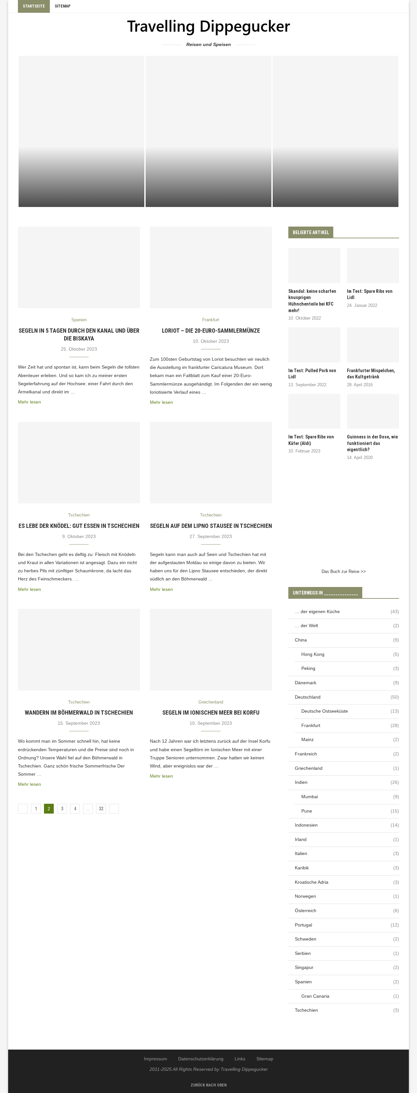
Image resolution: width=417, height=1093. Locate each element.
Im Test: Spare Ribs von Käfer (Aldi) (311, 440)
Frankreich (347, 753)
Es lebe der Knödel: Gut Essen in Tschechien (79, 525)
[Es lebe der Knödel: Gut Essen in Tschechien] (79, 462)
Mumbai (350, 796)
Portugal (347, 924)
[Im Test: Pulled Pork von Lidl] (314, 344)
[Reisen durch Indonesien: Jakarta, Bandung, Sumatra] (81, 131)
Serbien (347, 953)
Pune (350, 811)
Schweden (347, 939)
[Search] (396, 6)
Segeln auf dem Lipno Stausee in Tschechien (211, 525)
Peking (350, 668)
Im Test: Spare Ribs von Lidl (370, 294)
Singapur (347, 967)
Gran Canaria (350, 996)
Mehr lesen (29, 401)
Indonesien (347, 825)
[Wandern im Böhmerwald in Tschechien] (79, 649)
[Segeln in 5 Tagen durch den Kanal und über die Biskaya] (79, 267)
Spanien (347, 981)
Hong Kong (350, 654)
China (347, 639)
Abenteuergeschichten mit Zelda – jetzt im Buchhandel (335, 194)
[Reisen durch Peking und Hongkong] (208, 131)
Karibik (347, 867)
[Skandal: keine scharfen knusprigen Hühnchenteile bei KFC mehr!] (314, 265)
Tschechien (347, 1010)
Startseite (34, 6)
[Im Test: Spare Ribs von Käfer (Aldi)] (314, 411)
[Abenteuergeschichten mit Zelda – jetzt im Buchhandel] (335, 131)
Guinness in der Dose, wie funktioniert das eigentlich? (372, 443)
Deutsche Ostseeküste (350, 711)
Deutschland (347, 697)
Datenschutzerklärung (200, 1058)
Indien (347, 782)
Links (240, 1058)
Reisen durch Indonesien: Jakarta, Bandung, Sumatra (81, 194)
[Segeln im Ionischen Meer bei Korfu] (211, 649)
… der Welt (347, 625)
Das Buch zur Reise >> (344, 571)
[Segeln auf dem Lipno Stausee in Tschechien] (211, 462)
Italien (347, 853)
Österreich (347, 910)
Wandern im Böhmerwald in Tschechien (79, 712)
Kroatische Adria (347, 882)
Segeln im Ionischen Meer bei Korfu (210, 712)
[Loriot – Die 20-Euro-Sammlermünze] (211, 267)
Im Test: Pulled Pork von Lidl (312, 374)
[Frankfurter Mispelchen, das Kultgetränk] (373, 344)
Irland (347, 839)
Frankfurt (350, 725)
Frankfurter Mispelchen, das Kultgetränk (371, 374)
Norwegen (347, 896)
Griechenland (347, 768)
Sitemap (62, 6)
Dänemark (347, 682)
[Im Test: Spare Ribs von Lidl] (373, 265)
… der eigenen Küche (347, 611)
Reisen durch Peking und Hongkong (208, 198)
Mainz (350, 739)
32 (101, 808)
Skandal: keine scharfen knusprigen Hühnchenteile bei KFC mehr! (312, 301)
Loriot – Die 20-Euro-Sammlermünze (211, 330)
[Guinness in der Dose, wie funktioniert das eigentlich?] (373, 411)
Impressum (155, 1058)
